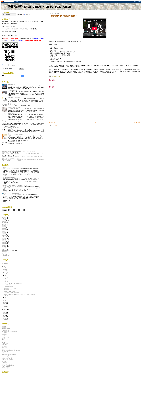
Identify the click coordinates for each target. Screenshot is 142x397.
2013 (4, 312)
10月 (6, 273)
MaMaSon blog (5, 339)
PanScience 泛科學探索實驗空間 (11, 193)
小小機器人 (4, 332)
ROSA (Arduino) (5, 255)
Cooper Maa (5, 343)
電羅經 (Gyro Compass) (13, 127)
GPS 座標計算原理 (12, 113)
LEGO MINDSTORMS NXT (8, 250)
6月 (6, 280)
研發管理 (4, 227)
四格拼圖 (4, 218)
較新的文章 (52, 122)
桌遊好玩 (4, 231)
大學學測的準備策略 (8, 286)
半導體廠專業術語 (12, 84)
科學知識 (4, 228)
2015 (4, 309)
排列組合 (4, 235)
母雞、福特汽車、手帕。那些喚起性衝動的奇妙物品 (15, 194)
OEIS (3, 31)
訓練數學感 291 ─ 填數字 (9, 291)
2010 (4, 316)
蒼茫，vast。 (5, 347)
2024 (4, 265)
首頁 (94, 122)
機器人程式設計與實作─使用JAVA (15, 134)
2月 (6, 299)
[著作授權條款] (10, 47)
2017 (4, 306)
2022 (4, 267)
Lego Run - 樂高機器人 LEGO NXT (10, 357)
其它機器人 (4, 222)
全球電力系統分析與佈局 (7, 359)
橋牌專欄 (4, 245)
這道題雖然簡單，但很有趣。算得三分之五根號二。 (14, 151)
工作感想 (4, 217)
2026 (4, 262)
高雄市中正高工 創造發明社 (8, 349)
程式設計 (54, 76)
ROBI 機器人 (5, 254)
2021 (4, 269)
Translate (28, 14)
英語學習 (4, 229)
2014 (4, 310)
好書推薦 (4, 220)
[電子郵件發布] (50, 75)
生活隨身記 (4, 362)
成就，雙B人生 (5, 344)
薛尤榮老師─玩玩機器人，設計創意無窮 (11, 350)
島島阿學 (4, 327)
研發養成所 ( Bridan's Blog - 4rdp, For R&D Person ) (40, 6)
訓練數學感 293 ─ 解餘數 (9, 284)
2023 (4, 266)
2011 (4, 315)
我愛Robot (4, 353)
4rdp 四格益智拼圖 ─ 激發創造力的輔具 (19, 29)
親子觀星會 (4, 346)
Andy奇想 (4, 248)
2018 (4, 305)
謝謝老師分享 (5, 152)
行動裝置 (4, 221)
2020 (4, 302)
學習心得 (58, 76)
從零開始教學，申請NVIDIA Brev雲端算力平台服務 (15, 178)
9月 (6, 275)
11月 (6, 272)
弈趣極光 (5, 167)
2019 (4, 303)
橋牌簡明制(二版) (11, 26)
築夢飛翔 (4, 361)
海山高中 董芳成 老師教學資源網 (9, 331)
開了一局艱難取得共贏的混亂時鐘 (11, 168)
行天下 (3, 338)
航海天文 (4, 232)
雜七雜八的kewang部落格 (8, 365)
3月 (6, 297)
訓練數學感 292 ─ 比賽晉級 (10, 288)
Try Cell (3, 342)
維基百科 (16, 40)
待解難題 (4, 225)
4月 (6, 295)
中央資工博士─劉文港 (7, 358)
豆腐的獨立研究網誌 (6, 328)
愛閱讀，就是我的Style (7, 368)
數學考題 (4, 241)
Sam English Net (6, 355)
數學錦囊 (4, 242)
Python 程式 (4, 252)
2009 (4, 318)
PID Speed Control (12, 90)
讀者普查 (14, 35)
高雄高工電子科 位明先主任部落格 (10, 364)
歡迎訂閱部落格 (13, 65)
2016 (4, 308)
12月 (6, 270)
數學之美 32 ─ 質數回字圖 (14, 97)
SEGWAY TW (5, 351)
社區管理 (4, 224)
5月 (6, 281)
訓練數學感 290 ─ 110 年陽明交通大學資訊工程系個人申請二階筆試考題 (19, 294)
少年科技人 (10, 40)
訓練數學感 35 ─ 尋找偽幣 (14, 107)
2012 (4, 313)
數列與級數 (4, 334)
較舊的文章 (137, 122)
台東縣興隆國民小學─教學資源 (9, 354)
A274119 (7, 31)
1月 (6, 300)
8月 (6, 277)
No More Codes (5, 330)
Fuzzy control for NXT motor (8, 104)
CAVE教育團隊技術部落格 (9, 177)
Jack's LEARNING (6, 366)
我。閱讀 (4, 341)
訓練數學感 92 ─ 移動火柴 (14, 141)
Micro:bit (4, 251)
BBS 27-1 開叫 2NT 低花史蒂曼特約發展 (13, 283)
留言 (7, 35)
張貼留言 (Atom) (57, 125)
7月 (6, 278)
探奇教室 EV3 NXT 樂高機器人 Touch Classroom (15, 185)
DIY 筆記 (4, 335)
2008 (4, 319)
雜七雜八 (4, 246)
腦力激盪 (4, 238)
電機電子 (4, 239)
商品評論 (4, 234)
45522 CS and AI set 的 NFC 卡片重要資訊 (13, 186)
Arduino (3, 249)
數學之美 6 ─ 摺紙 (8, 289)
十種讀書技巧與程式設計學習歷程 (63, 16)
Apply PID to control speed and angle (10, 121)
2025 (4, 263)
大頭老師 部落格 (5, 337)
